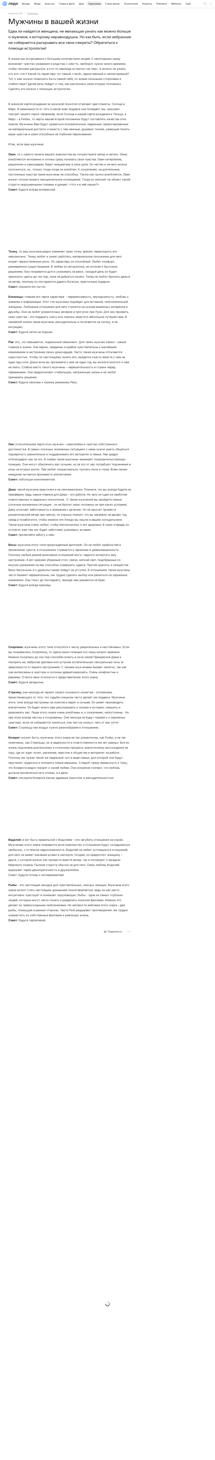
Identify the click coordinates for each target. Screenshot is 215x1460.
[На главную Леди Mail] (12, 4)
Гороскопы (32, 13)
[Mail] (5, 4)
